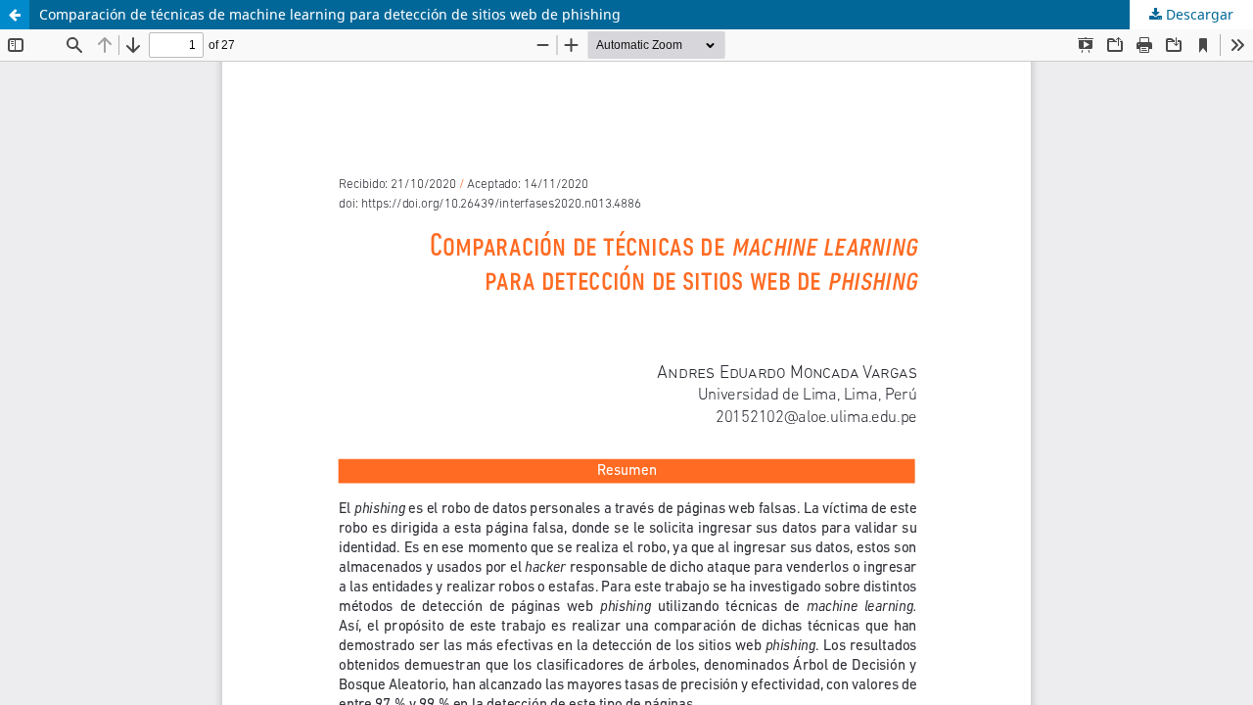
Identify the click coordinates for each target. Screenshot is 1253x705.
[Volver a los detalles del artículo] (14, 14)
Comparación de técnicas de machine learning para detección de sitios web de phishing (330, 14)
